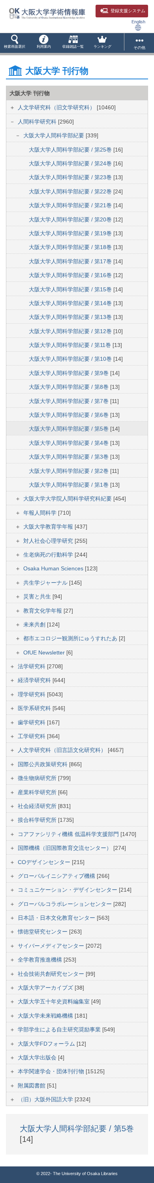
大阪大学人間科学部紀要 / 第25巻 (71, 149)
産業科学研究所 (38, 792)
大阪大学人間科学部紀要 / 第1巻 (69, 485)
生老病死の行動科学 (49, 554)
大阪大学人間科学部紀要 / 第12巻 (71, 331)
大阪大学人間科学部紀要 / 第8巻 (69, 387)
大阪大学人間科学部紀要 (54, 135)
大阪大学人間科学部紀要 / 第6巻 (69, 415)
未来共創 (35, 624)
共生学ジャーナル (46, 582)
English (138, 21)
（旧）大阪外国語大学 (46, 1099)
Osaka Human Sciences (54, 568)
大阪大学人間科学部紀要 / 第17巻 (71, 261)
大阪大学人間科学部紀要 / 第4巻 (69, 443)
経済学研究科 (35, 680)
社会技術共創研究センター (52, 974)
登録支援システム (128, 10)
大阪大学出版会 (38, 1057)
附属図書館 (32, 1085)
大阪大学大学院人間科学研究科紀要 (68, 498)
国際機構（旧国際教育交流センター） (65, 848)
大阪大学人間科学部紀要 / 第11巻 (71, 345)
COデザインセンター (45, 862)
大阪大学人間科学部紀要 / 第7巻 (69, 401)
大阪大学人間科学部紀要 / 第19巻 (71, 233)
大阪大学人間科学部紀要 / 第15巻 (71, 289)
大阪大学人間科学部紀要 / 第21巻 (71, 205)
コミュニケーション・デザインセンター (68, 890)
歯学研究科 (32, 722)
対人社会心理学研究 (49, 541)
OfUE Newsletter (44, 652)
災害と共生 (38, 596)
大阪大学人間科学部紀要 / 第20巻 (71, 219)
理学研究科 (32, 694)
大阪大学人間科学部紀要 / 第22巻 (71, 191)
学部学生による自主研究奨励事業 (60, 1029)
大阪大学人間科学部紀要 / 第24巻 (71, 163)
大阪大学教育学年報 (49, 526)
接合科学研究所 (38, 820)
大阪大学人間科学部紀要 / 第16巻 (71, 275)
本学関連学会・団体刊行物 (52, 1071)
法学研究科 (32, 666)
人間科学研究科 (38, 121)
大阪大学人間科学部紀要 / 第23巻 (71, 177)
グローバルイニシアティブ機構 (57, 876)
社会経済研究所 (38, 806)
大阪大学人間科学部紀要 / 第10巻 (71, 359)
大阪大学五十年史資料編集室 (54, 1001)
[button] (14, 43)
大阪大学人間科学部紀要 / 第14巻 (71, 303)
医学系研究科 (35, 708)
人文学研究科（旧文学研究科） (57, 107)
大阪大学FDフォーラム (47, 1044)
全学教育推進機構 (41, 959)
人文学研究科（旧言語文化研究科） (63, 750)
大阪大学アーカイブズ (46, 987)
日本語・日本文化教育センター (57, 918)
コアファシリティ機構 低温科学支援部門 (69, 834)
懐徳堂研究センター (43, 931)
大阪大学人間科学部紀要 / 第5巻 (69, 429)
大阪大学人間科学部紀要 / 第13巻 (71, 317)
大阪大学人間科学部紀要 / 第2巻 (69, 471)
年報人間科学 (40, 513)
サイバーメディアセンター (52, 946)
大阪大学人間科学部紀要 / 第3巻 (69, 457)
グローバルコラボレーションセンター (65, 904)
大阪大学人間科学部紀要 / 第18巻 (71, 247)
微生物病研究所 (38, 778)
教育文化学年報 (43, 610)
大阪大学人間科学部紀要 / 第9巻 (69, 373)
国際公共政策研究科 (43, 764)
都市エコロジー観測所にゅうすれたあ (71, 638)
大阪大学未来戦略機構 (46, 1015)
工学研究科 (32, 736)
